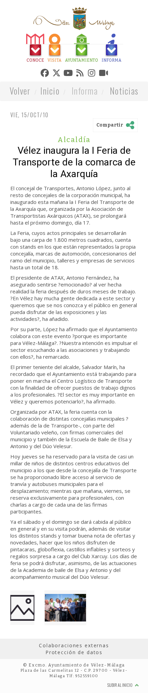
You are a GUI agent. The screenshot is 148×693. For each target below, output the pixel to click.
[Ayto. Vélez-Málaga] (74, 18)
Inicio (50, 92)
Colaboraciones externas (74, 647)
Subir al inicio (120, 687)
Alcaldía (74, 141)
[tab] (20, 49)
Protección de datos (74, 654)
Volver (20, 92)
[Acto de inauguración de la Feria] (65, 609)
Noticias (124, 92)
